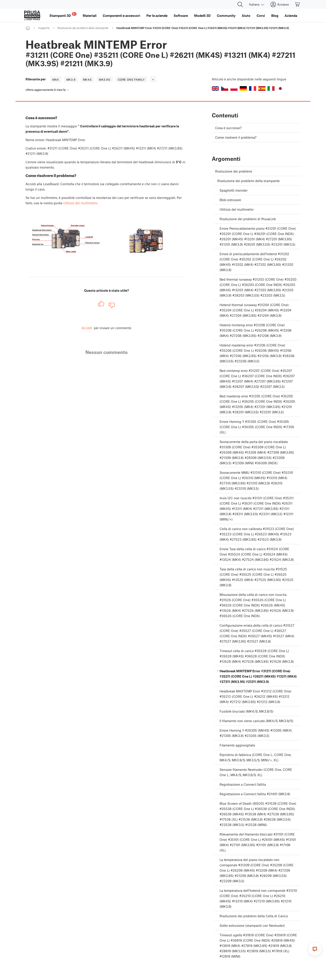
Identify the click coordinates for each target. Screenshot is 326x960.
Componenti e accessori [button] (121, 15)
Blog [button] (274, 15)
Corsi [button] (261, 15)
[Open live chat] (315, 949)
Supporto (44, 28)
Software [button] (181, 15)
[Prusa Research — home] (32, 15)
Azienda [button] (291, 15)
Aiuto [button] (246, 15)
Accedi (87, 328)
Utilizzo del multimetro (80, 203)
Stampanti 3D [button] (62, 14)
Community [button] (226, 15)
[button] (215, 88)
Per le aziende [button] (156, 15)
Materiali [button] (89, 15)
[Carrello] (297, 4)
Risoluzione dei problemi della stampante (82, 28)
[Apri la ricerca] (240, 4)
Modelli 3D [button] (202, 15)
